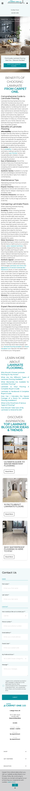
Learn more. (12, 782)
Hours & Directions (15, 718)
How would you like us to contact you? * (13, 611)
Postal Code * (6, 643)
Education (7, 766)
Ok (15, 785)
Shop (5, 751)
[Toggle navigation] (2, 3)
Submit (15, 697)
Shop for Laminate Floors (13, 65)
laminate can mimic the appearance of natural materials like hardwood (13, 267)
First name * (5, 584)
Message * (5, 664)
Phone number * (7, 621)
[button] (20, 3)
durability (8, 149)
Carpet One (4, 19)
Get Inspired (8, 759)
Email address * (6, 632)
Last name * (5, 594)
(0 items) (27, 3)
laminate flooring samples (13, 346)
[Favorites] (24, 3)
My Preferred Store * (8, 654)
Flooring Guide (15, 19)
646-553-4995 (15, 13)
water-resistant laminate (14, 246)
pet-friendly (13, 153)
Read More (9, 471)
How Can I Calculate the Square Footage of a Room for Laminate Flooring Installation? (15, 398)
